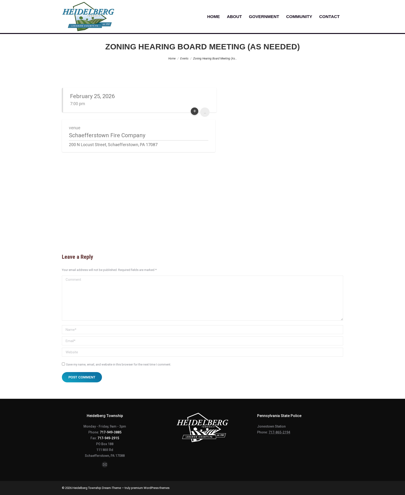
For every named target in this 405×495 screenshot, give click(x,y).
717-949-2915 (108, 438)
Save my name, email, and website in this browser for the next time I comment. (118, 364)
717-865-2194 (279, 432)
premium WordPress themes (150, 488)
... (205, 112)
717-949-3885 (110, 432)
